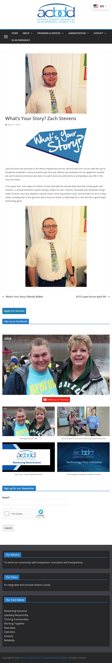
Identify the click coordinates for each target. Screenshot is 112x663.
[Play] (57, 365)
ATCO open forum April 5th (91, 296)
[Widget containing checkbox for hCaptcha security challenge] (24, 513)
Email (6, 497)
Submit (8, 528)
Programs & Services (49, 33)
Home (15, 33)
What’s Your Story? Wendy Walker (24, 296)
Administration (77, 33)
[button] (31, 33)
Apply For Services (14, 311)
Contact (98, 33)
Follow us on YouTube (58, 399)
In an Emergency (21, 40)
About (26, 33)
